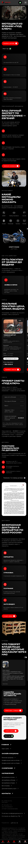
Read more (5, 680)
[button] (8, 842)
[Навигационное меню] (25, 2)
